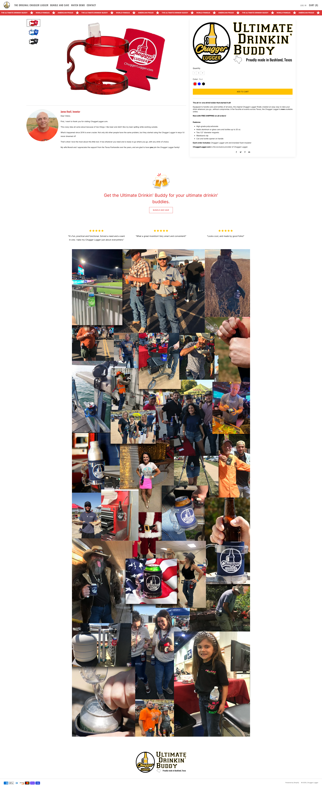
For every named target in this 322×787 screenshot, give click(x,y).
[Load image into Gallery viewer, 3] (33, 41)
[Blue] (199, 84)
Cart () (313, 5)
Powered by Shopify (292, 782)
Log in (303, 5)
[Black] (203, 84)
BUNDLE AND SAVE (161, 210)
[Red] (195, 84)
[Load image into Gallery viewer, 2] (33, 32)
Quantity (196, 68)
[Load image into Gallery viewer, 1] (33, 23)
